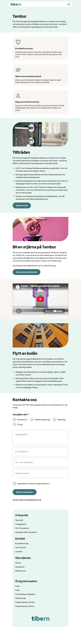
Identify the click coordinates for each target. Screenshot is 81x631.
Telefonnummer (22, 473)
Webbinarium (20, 571)
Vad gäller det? (21, 414)
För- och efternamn (24, 462)
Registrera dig (22, 205)
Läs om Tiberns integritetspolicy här (27, 500)
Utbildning (61, 419)
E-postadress (22, 451)
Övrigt (19, 424)
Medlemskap (20, 598)
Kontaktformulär (21, 543)
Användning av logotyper (25, 594)
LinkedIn (18, 551)
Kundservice (22, 419)
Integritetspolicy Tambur (25, 602)
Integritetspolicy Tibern (24, 606)
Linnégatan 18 (20, 524)
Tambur (18, 563)
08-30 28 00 (20, 547)
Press (17, 586)
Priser (17, 590)
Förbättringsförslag (42, 419)
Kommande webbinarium (26, 272)
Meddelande (21, 434)
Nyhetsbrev (20, 567)
